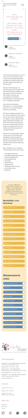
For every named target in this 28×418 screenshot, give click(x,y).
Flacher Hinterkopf (10, 220)
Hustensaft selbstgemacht (12, 234)
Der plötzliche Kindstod (11, 207)
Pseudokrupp (9, 252)
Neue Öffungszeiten (10, 212)
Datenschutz (4, 406)
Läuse (8, 243)
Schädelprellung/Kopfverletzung (13, 256)
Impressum (4, 404)
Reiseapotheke (9, 247)
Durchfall (8, 216)
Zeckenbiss (9, 265)
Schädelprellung (10, 261)
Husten (8, 229)
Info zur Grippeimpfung (11, 238)
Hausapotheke (9, 225)
